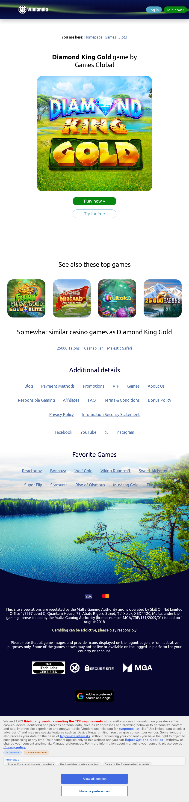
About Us (156, 386)
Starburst (58, 485)
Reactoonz (32, 471)
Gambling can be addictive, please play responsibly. (94, 630)
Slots (122, 37)
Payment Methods (58, 386)
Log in (154, 10)
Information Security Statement (111, 414)
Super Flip (33, 485)
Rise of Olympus (90, 485)
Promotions (93, 386)
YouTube (88, 432)
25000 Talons (68, 348)
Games (110, 37)
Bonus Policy (159, 400)
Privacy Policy (61, 414)
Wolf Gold (83, 471)
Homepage (93, 37)
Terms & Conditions (122, 400)
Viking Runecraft (115, 471)
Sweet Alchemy (153, 471)
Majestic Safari (119, 348)
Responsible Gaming (36, 400)
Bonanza (58, 471)
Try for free (94, 213)
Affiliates (71, 400)
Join (174, 10)
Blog (28, 386)
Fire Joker (156, 485)
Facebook (63, 432)
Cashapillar (93, 348)
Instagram (125, 432)
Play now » (94, 200)
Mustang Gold (126, 485)
